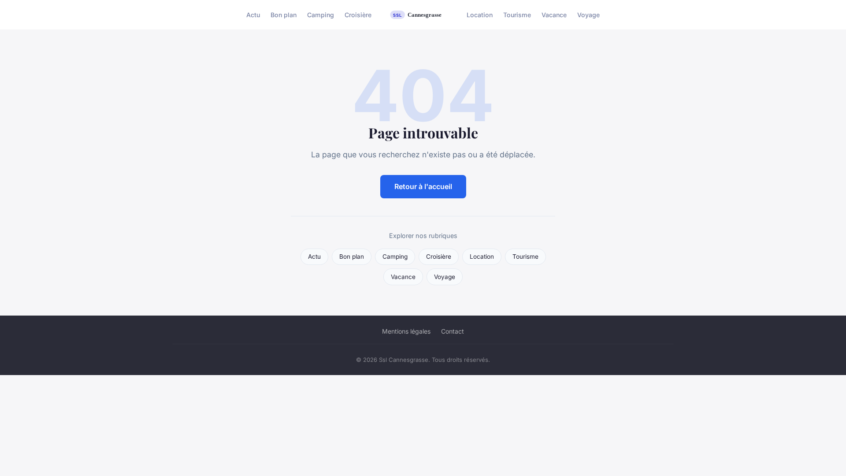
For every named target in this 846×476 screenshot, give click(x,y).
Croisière (358, 15)
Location (480, 15)
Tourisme (517, 15)
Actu (253, 15)
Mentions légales (406, 331)
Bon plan (284, 15)
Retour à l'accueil (423, 186)
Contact (452, 331)
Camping (320, 15)
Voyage (588, 15)
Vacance (554, 15)
